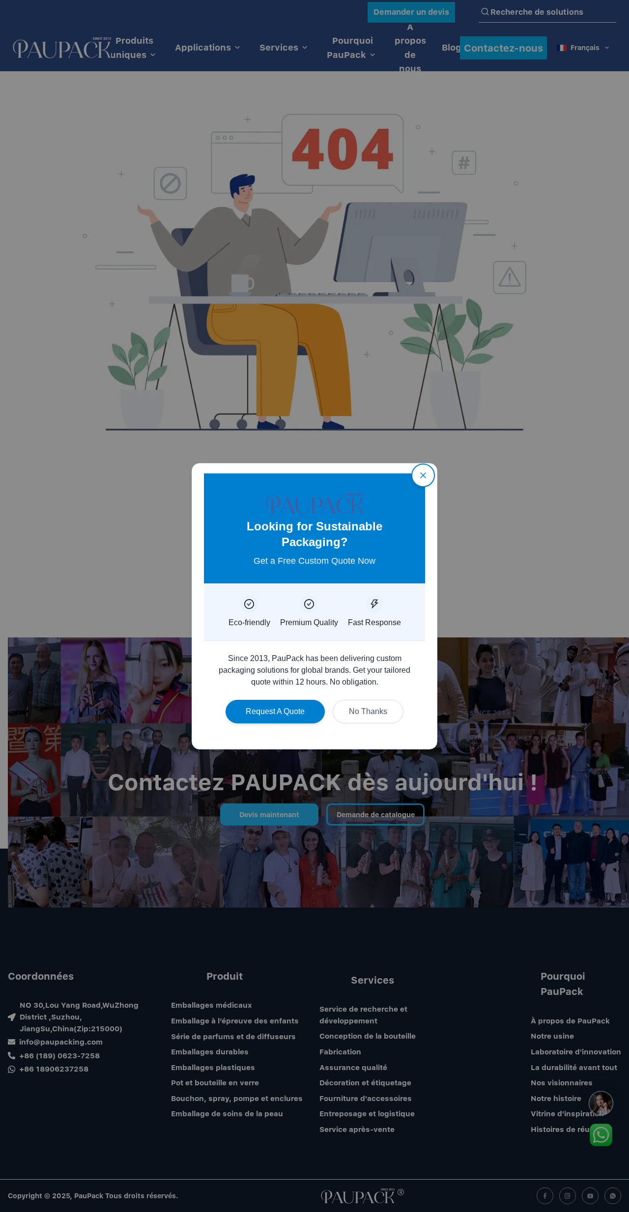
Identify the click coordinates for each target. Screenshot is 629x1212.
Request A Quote (275, 711)
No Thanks (368, 711)
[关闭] (423, 475)
